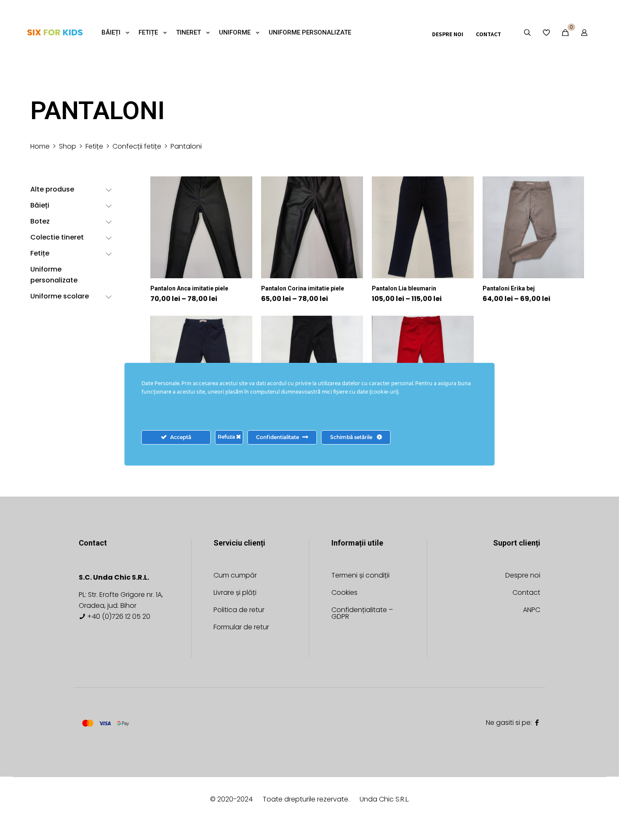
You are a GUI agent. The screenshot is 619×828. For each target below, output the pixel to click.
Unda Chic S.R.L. (384, 799)
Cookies (344, 593)
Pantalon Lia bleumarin (404, 288)
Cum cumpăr (235, 576)
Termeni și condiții (360, 576)
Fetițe (94, 146)
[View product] (240, 188)
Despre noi (522, 576)
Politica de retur (238, 611)
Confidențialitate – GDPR (362, 614)
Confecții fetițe (136, 146)
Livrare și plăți (234, 593)
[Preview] (240, 224)
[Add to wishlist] (240, 206)
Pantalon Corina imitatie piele (302, 288)
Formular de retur (241, 628)
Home (40, 146)
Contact (526, 593)
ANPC (531, 611)
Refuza (227, 437)
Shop (67, 146)
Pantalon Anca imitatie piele (189, 288)
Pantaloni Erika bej (509, 288)
